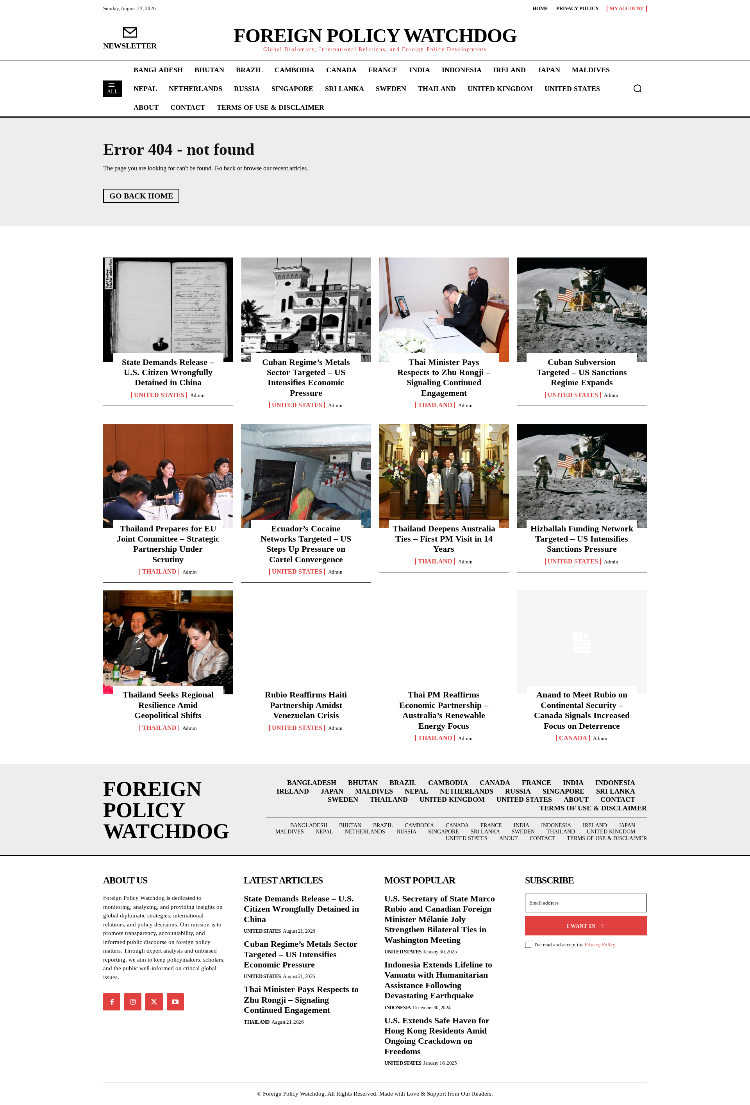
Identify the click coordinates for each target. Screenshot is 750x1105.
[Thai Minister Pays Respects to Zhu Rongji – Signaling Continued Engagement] (444, 309)
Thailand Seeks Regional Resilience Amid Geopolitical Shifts (168, 705)
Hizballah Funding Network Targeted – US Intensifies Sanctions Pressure (581, 539)
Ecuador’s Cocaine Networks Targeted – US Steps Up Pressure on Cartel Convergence (306, 544)
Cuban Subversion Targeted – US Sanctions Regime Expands (582, 372)
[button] (637, 88)
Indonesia (397, 1007)
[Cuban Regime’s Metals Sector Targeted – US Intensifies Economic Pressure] (306, 309)
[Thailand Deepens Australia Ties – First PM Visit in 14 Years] (444, 476)
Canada (573, 738)
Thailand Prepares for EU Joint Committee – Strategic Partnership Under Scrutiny (168, 544)
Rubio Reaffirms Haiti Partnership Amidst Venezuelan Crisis (306, 705)
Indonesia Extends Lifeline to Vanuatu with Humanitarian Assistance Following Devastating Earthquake (438, 980)
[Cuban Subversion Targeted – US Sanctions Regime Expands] (582, 309)
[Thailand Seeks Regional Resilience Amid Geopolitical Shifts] (168, 642)
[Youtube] (175, 1001)
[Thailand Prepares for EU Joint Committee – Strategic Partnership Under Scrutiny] (168, 476)
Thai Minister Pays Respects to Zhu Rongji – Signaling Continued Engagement (443, 377)
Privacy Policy (600, 945)
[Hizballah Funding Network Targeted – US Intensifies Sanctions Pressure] (582, 476)
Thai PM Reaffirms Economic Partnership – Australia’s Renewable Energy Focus (443, 710)
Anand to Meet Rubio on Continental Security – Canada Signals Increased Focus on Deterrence (582, 710)
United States (159, 395)
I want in (581, 926)
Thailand (435, 405)
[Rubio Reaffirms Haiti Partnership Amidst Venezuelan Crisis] (306, 642)
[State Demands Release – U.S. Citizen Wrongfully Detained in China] (168, 309)
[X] (153, 1001)
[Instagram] (132, 1001)
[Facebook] (111, 1001)
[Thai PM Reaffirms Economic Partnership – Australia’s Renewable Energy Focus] (444, 642)
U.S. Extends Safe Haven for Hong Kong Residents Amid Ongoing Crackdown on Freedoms (436, 1036)
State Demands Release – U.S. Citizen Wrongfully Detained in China (168, 372)
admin (197, 395)
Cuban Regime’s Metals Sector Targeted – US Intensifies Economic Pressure (306, 377)
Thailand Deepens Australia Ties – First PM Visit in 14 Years (444, 539)
